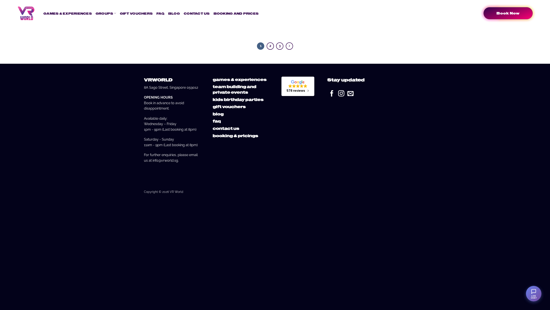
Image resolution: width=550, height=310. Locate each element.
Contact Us (197, 13)
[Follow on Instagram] (341, 93)
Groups (104, 13)
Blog (174, 13)
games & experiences (240, 79)
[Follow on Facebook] (332, 93)
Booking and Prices (236, 13)
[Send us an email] (350, 93)
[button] (264, 13)
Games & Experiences (67, 13)
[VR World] (26, 13)
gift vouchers (229, 106)
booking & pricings (235, 135)
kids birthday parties (238, 99)
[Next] (289, 46)
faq (217, 120)
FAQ (160, 13)
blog (218, 113)
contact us (226, 128)
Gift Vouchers (136, 13)
